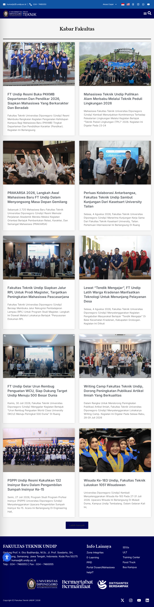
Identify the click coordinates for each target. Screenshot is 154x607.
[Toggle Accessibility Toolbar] (7, 557)
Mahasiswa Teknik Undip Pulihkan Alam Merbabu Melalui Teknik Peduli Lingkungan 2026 (113, 98)
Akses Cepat (108, 4)
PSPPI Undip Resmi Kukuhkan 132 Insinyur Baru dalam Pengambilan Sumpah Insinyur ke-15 (35, 484)
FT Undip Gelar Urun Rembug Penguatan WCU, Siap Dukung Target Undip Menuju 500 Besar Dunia (37, 390)
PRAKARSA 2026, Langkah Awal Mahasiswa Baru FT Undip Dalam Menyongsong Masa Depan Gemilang (37, 197)
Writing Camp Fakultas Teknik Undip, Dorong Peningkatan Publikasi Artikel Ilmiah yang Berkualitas (113, 390)
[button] (145, 13)
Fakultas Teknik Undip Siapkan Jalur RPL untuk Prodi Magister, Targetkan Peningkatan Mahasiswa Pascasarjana (38, 292)
